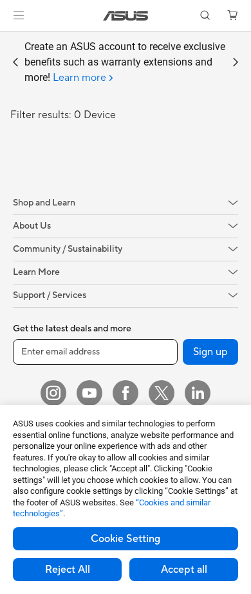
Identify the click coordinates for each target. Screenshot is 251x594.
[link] (126, 16)
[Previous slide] (15, 62)
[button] (18, 15)
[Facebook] (125, 393)
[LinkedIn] (197, 393)
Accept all (184, 569)
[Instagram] (53, 393)
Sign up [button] (210, 351)
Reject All (67, 569)
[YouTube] (89, 393)
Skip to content (7, 39)
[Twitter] (161, 393)
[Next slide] (235, 62)
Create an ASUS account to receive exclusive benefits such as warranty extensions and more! (124, 62)
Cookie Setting (125, 538)
